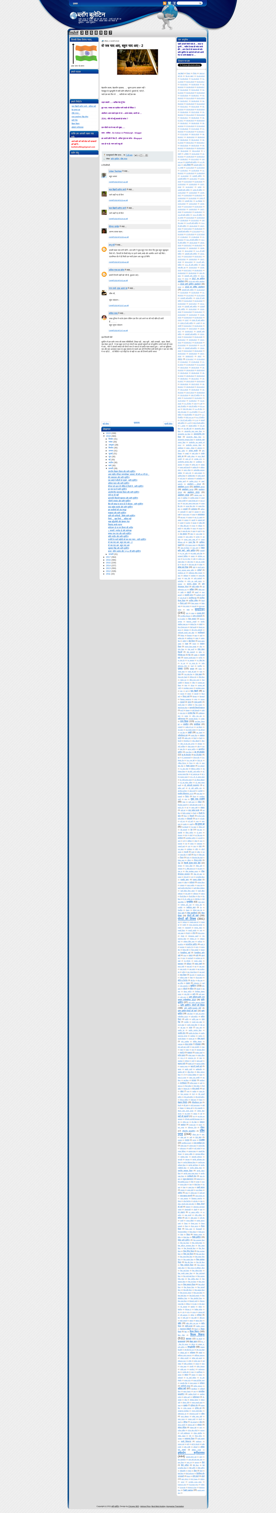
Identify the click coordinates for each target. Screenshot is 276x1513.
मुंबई (203, 1088)
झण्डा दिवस (189, 752)
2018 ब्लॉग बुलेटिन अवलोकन (197, 281)
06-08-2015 (190, 120)
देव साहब (193, 827)
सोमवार (199, 1425)
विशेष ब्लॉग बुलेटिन (184, 1240)
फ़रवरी (111, 468)
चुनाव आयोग (198, 702)
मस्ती (193, 1061)
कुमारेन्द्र (200, 609)
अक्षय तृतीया (181, 451)
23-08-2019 (188, 317)
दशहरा (203, 807)
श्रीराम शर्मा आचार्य (197, 1358)
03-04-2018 (190, 93)
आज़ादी (185, 509)
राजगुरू (194, 1140)
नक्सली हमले (181, 846)
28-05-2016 (201, 370)
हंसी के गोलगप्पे (195, 1444)
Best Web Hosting (158, 1506)
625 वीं (197, 414)
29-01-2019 (190, 381)
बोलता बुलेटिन (188, 991)
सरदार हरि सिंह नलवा (199, 1380)
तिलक (194, 796)
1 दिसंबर (186, 154)
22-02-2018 (188, 301)
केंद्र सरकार (192, 619)
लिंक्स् (179, 1201)
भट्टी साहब (181, 1025)
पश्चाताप (182, 885)
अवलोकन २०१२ (199, 487)
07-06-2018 (184, 129)
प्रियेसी (188, 933)
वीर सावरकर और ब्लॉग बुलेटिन (119, 477)
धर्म (184, 841)
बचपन (191, 955)
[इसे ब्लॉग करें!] (141, 155)
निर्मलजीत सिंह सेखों (197, 857)
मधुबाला (189, 1052)
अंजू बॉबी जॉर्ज (187, 428)
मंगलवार (198, 1044)
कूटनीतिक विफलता (185, 616)
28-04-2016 (190, 370)
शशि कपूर (202, 1318)
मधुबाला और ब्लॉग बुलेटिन (117, 513)
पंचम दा (180, 871)
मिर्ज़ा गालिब (197, 1086)
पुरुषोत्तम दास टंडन (186, 905)
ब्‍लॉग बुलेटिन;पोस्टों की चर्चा (187, 1011)
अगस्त (111, 451)
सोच (200, 1422)
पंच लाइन (200, 868)
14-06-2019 (193, 209)
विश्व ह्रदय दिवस (182, 1301)
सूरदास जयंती (191, 1419)
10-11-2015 (195, 159)
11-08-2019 (201, 173)
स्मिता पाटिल (198, 1436)
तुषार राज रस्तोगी (198, 799)
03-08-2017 (195, 95)
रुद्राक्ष (197, 1182)
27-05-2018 (195, 362)
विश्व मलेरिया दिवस (193, 1279)
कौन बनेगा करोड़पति (197, 630)
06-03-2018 (201, 115)
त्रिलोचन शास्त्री (182, 805)
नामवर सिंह (183, 855)
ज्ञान (203, 746)
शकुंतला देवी (201, 1312)
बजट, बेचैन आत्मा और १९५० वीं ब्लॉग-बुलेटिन (124, 551)
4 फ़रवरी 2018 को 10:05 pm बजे (119, 237)
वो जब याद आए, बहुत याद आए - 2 (120, 542)
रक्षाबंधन (183, 1125)
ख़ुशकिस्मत (190, 638)
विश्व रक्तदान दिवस (189, 1284)
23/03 (180, 320)
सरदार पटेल (187, 1380)
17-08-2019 (195, 237)
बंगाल (184, 955)
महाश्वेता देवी (181, 1072)
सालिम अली (187, 1397)
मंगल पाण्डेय (188, 1044)
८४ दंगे (189, 423)
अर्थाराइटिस (199, 478)
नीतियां (189, 860)
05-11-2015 (190, 115)
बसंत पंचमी (198, 964)
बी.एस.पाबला (199, 977)
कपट (179, 575)
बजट (184, 958)
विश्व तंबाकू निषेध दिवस (186, 1256)
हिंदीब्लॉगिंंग (183, 1471)
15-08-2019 (184, 220)
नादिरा (198, 852)
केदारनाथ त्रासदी (191, 621)
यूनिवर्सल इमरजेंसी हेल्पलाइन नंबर (193, 1119)
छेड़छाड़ (188, 710)
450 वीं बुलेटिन (193, 406)
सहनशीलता (194, 1389)
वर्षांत (186, 1218)
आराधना (186, 520)
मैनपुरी (179, 1105)
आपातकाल (201, 514)
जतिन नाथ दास (197, 716)
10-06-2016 (190, 156)
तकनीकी (200, 791)
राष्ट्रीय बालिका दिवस (196, 1168)
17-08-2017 (184, 237)
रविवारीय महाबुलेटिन (188, 1131)
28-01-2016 (184, 367)
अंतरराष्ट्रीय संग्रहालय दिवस (185, 439)
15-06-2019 (201, 217)
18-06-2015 (198, 245)
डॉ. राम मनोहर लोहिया (186, 782)
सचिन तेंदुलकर (201, 1366)
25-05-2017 (182, 340)
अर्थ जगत (182, 478)
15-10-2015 (195, 220)
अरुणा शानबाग (198, 473)
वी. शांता (194, 1304)
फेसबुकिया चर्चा (185, 953)
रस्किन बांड (195, 1134)
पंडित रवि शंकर (198, 874)
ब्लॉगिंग (186, 1019)
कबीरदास (185, 575)
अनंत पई (188, 459)
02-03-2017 (184, 84)
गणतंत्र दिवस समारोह (190, 646)
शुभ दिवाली (199, 1339)
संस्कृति (191, 1366)
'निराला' (188, 73)
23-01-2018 (193, 309)
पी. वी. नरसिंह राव (187, 899)
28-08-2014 (190, 376)
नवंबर (111, 442)
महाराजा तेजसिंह (200, 1063)
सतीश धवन (183, 1369)
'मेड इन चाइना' (189, 76)
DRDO (202, 1479)
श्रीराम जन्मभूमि (184, 1358)
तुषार (185, 799)
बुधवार (188, 983)
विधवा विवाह (193, 1232)
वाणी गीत (74, 120)
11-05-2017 (184, 170)
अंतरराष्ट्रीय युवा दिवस (184, 434)
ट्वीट (197, 763)
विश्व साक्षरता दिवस (200, 1290)
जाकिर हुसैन (187, 738)
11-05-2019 (195, 170)
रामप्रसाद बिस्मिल (200, 1154)
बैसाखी (198, 989)
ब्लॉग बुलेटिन (91, 14)
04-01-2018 (201, 98)
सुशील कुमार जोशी (197, 1416)
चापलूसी (196, 694)
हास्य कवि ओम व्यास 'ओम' (195, 1459)
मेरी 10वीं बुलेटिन (188, 1097)
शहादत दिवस (199, 1320)
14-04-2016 (198, 206)
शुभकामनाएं (181, 1341)
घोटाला (192, 685)
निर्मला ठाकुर (181, 860)
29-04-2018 (184, 384)
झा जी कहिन (198, 755)
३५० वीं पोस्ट (187, 403)
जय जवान (180, 730)
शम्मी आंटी (185, 1318)
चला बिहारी (194, 691)
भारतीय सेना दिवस (193, 1033)
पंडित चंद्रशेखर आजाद (191, 871)
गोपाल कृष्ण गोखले (182, 677)
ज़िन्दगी (179, 741)
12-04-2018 (198, 181)
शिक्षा (185, 1331)
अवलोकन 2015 (193, 492)
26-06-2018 (193, 353)
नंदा (186, 843)
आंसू (179, 498)
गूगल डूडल (198, 674)
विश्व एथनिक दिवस (197, 1243)
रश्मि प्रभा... (76, 113)
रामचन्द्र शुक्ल (192, 1151)
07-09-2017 (201, 131)
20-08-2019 (182, 273)
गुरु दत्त (183, 663)
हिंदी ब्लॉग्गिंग (201, 1468)
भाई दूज (202, 1025)
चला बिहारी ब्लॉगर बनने (117, 189)
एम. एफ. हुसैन (184, 553)
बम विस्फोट (187, 961)
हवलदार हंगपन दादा (191, 1457)
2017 (108, 557)
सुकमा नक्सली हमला (197, 1402)
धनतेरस (180, 838)
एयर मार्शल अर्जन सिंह (196, 553)
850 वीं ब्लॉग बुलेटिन (199, 423)
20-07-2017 (188, 270)
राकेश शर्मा (183, 1137)
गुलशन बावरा (181, 671)
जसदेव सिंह (194, 735)
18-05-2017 (188, 245)
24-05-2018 (198, 326)
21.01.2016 (201, 295)
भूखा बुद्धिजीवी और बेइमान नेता (119, 521)
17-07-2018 (201, 234)
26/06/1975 (189, 356)
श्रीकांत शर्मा (183, 1352)
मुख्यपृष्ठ (137, 422)
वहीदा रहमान (194, 1218)
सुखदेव (185, 1405)
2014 (108, 565)
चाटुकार (182, 694)
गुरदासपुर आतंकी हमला (190, 657)
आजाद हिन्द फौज (190, 506)
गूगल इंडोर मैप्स (188, 674)
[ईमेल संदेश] (135, 155)
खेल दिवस (192, 641)
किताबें (203, 600)
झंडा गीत (182, 749)
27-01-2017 (190, 359)
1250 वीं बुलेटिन (197, 190)
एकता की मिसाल (185, 548)
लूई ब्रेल (195, 1201)
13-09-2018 (182, 198)
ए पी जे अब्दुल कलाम (190, 545)
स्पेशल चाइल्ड (181, 1436)
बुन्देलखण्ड (196, 983)
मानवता (194, 1080)
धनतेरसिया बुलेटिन (190, 838)
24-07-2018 (193, 328)
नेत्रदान (180, 866)
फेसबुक (203, 950)
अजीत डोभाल (191, 456)
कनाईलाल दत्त (181, 573)
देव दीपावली (185, 827)
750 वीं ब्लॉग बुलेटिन (186, 420)
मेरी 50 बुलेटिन (184, 1100)
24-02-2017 (188, 326)
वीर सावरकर (183, 1306)
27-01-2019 (201, 359)
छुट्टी (181, 710)
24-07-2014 (182, 328)
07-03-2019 (201, 126)
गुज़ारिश (195, 655)
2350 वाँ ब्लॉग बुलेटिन (186, 323)
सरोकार (202, 1383)
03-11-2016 (190, 98)
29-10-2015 (201, 387)
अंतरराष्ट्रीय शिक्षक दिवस (193, 437)
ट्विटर (191, 763)
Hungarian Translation (175, 1506)
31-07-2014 (182, 401)
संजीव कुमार (197, 1361)
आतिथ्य (203, 509)
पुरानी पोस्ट (168, 424)
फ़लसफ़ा (182, 947)
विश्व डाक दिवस (200, 1254)
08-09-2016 (184, 140)
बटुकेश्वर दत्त (199, 958)
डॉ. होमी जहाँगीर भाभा (195, 788)
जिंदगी (195, 738)
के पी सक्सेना (181, 619)
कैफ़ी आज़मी (193, 627)
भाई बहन (182, 1027)
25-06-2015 (193, 340)
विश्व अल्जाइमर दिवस (199, 1240)
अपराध (187, 464)
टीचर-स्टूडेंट (196, 757)
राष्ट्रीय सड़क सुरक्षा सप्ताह (191, 1173)
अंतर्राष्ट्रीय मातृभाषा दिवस (193, 445)
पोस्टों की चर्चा (193, 915)
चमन (181, 691)
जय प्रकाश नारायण (191, 730)
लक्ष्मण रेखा (191, 1187)
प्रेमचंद (182, 936)
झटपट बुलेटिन (192, 749)
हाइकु (201, 1457)
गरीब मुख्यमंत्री (191, 652)
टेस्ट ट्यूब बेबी (190, 760)
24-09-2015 (189, 331)
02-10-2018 (184, 90)
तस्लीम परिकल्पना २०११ (185, 793)
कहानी (189, 592)
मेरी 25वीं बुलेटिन (200, 1097)
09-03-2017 (201, 142)
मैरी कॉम (186, 1105)
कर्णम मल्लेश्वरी (198, 578)
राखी (191, 1137)
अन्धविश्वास (199, 462)
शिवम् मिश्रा (75, 124)
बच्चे (197, 955)
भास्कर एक (191, 1038)
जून (110, 456)
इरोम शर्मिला (187, 528)
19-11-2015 (189, 262)
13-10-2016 (192, 198)
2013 (108, 568)
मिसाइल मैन (187, 1088)
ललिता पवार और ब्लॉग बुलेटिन (118, 483)
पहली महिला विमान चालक (187, 891)
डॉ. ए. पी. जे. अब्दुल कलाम (197, 777)
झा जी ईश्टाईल (186, 755)
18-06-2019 (182, 248)
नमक (194, 846)
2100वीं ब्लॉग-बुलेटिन (186, 298)
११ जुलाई (180, 167)
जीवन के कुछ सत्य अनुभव (187, 744)
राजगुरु (187, 1140)
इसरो (199, 531)
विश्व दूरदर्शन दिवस (188, 1259)
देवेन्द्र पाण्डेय (114, 226)
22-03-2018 (198, 301)
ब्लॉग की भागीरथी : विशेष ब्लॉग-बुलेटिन (121, 515)
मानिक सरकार (193, 1083)
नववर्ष (192, 852)
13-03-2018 (193, 192)
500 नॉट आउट (187, 409)
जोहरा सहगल (191, 746)
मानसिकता (183, 1083)
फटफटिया (180, 944)
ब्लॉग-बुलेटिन (194, 1016)
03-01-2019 (195, 90)
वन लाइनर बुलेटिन (194, 1212)
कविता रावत (113, 313)
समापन (200, 1375)
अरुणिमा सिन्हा (181, 476)
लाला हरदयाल (184, 1198)
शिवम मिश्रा (194, 1331)
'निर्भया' (195, 73)
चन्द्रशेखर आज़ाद (200, 688)
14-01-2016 (182, 204)
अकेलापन (199, 448)
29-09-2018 (190, 387)
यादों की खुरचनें (183, 1116)
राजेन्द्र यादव (192, 1146)
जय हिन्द (182, 732)
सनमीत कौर (186, 1372)
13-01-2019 (182, 192)
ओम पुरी (184, 564)
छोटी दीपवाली (195, 710)
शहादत (191, 1320)
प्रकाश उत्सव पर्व (194, 922)
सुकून (179, 1405)
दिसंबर (111, 439)
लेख (201, 1201)
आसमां (181, 523)
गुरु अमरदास (190, 660)
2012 (108, 571)
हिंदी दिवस (196, 1465)
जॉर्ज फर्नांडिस (181, 746)
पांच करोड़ (187, 893)
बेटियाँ (185, 989)
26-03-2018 (188, 351)
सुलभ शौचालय (185, 1416)
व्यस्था (194, 1312)
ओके (194, 559)
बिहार (191, 977)
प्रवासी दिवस (181, 930)
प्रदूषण (179, 928)
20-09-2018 (192, 273)
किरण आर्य (183, 603)
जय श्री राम (201, 730)
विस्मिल (188, 1304)
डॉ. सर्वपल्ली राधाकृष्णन (191, 785)
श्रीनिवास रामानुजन (199, 1355)
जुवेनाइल (200, 744)
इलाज (194, 528)
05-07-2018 (195, 112)
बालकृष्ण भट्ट (201, 975)
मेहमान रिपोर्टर (182, 1102)
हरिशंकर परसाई (196, 1450)
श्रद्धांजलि (191, 1347)
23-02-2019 (188, 312)
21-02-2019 (201, 290)
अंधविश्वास (180, 448)
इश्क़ (179, 531)
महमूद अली (199, 1061)
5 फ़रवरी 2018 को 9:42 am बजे (118, 280)
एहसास (193, 556)
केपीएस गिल (193, 624)
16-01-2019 (193, 226)
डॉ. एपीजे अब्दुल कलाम (186, 780)
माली (201, 1083)
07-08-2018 (190, 131)
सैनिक (185, 1422)
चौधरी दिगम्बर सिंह (182, 708)
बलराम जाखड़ (198, 961)
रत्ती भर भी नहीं (113, 495)
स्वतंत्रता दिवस (189, 1438)
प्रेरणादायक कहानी (193, 936)
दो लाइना (199, 832)
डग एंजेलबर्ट (201, 766)
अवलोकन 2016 (183, 495)
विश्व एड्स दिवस (184, 1243)
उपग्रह (198, 537)
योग (179, 1122)
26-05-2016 (182, 353)
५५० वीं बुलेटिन (193, 412)
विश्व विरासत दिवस (189, 1287)
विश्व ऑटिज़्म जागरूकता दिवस (186, 1245)
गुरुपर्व (192, 666)
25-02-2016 (188, 337)
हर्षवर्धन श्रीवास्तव (77, 127)
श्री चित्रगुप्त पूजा (189, 1350)
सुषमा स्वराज (181, 1419)
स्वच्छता (180, 1438)
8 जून (196, 420)
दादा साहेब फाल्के (193, 810)
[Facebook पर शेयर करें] (146, 155)
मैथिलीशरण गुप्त (197, 1102)
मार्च (110, 465)
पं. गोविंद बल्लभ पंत (190, 868)
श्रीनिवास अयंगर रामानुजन (185, 1355)
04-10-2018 (201, 104)
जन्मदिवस (197, 724)
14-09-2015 (188, 212)
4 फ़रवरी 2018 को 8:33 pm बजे (118, 200)
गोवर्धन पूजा (183, 680)
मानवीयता (202, 1080)
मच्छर (181, 1050)
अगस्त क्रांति (193, 451)
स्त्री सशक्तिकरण (185, 1433)
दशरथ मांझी (194, 807)
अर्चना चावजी (201, 476)
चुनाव (189, 702)
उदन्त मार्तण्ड (189, 537)
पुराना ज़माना (201, 902)
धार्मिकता (189, 841)
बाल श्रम (192, 975)
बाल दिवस (183, 975)
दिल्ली (194, 813)
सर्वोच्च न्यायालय (197, 1386)
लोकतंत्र (188, 1207)
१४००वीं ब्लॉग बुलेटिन (184, 215)
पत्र (192, 877)
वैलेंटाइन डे (188, 1309)
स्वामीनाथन (199, 1441)
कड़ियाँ (199, 570)
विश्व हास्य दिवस (198, 1293)
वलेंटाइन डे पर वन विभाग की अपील (120, 527)
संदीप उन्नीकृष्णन (188, 1364)
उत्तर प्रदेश (199, 534)
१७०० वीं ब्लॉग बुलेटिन (192, 240)
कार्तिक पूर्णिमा (193, 600)
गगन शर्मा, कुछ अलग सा (118, 288)
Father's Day (182, 1484)
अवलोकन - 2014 (194, 484)
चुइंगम (195, 699)
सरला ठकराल (193, 1383)
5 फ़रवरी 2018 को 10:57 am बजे (119, 305)
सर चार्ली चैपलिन (191, 1377)
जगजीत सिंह (191, 713)
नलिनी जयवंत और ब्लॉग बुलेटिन (119, 501)
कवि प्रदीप (195, 586)
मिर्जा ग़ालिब (188, 1086)
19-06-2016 (193, 259)
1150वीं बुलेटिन (182, 178)
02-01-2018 (190, 81)
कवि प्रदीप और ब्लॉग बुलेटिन (118, 536)
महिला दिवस (190, 1072)
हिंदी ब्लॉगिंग (192, 1468)
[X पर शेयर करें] (143, 155)
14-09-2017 (198, 212)
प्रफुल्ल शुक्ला (198, 928)
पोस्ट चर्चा (181, 913)
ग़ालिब (200, 652)
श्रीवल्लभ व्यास (182, 1361)
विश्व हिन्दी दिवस (182, 1295)
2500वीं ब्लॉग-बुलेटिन (191, 348)
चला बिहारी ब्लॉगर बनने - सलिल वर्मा (84, 106)
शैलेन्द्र (193, 1344)
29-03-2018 (201, 381)
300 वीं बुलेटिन (195, 395)
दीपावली (189, 818)
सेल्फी (179, 1422)
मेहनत (200, 1100)
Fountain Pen (193, 1484)
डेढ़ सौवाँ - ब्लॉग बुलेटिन (194, 771)
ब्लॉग (193, 994)
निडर (195, 855)
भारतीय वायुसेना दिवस (195, 1030)
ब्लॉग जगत (183, 997)
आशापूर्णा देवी (201, 520)
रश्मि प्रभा (123, 159)
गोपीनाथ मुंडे (193, 677)
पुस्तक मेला (198, 905)
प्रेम (193, 933)
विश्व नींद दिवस (200, 1262)
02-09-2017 (201, 87)
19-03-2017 (198, 256)
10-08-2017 (184, 159)
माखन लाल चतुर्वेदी (194, 1077)
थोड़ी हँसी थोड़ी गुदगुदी (195, 805)
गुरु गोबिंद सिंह (201, 660)
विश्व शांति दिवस (187, 1290)
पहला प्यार (199, 885)
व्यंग (183, 1312)
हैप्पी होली (196, 1476)
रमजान (200, 1125)
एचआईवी (202, 550)
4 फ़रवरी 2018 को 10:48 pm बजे (119, 262)
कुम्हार (192, 613)
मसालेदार (180, 1061)
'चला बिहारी (181, 73)
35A (195, 403)
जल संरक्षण (199, 732)
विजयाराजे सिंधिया (182, 1232)
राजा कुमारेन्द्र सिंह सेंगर (80, 117)
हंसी (188, 1444)
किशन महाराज (195, 603)
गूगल (179, 674)
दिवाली (192, 816)
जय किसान (199, 727)
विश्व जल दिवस (188, 1254)
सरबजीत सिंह (183, 1383)
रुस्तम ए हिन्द (183, 1184)
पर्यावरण (191, 882)
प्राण (201, 930)
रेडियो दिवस (197, 1184)
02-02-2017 (201, 81)
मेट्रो (193, 1094)
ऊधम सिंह (191, 542)
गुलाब (200, 671)
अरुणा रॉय (188, 473)
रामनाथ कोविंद (188, 1154)
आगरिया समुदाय (194, 498)
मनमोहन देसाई (198, 1052)
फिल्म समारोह (194, 950)
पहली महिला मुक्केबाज (199, 888)
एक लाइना (201, 545)
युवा (194, 1116)
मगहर (203, 1047)
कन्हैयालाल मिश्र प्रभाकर (195, 573)
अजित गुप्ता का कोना (116, 270)
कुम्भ (187, 613)
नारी (189, 855)
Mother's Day (192, 1487)
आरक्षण (179, 520)
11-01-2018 (190, 167)
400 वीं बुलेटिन (182, 406)
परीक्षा (185, 882)
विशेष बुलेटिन (196, 1237)
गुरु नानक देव (193, 663)
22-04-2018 (182, 304)
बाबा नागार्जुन (183, 969)
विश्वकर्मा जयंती (193, 1301)
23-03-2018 (182, 315)
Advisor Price (145, 1506)
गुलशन (200, 669)
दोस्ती (191, 835)
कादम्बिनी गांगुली (200, 595)
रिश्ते (192, 1182)
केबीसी (200, 624)
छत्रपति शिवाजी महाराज (197, 708)
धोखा (195, 841)
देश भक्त (199, 830)
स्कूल (200, 1427)
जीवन (203, 741)
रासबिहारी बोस (191, 1176)
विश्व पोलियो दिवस (197, 1270)
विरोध (181, 1234)
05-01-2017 (184, 106)
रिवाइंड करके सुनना (115, 524)
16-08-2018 (198, 229)
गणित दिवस (181, 649)
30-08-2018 (201, 392)
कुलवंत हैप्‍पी (201, 613)
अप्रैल (111, 462)
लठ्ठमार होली (190, 1190)
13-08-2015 (198, 195)
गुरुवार (180, 668)
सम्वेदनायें (180, 1377)
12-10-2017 (189, 187)
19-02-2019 (188, 256)
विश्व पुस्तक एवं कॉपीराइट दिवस (196, 1268)
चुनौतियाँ (190, 705)
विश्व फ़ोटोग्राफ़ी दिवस (189, 1276)
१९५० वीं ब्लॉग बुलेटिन (191, 265)
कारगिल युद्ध (193, 598)
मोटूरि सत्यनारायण (195, 1105)
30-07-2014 (190, 392)
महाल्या (179, 1069)
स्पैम (190, 1436)
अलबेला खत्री (182, 481)
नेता (179, 863)
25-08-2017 (188, 342)
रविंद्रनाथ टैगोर (192, 1127)
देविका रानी (202, 827)
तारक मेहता (199, 793)
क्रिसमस (189, 635)
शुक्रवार (188, 1339)
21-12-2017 (190, 295)
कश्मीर (182, 592)
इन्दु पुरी (112, 245)
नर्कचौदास (189, 849)
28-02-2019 (195, 367)
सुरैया (203, 1414)
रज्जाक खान (192, 1125)
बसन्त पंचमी (181, 966)
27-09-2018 (190, 364)
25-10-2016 (182, 345)
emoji (182, 1482)
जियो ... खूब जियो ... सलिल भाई (119, 519)
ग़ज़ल (186, 644)
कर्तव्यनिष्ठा (180, 581)
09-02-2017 (190, 142)
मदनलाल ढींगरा (201, 1050)
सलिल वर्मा (182, 1388)
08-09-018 (201, 137)
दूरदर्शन (185, 824)
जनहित (203, 719)
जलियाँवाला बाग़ (183, 735)
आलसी (193, 520)
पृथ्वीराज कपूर (191, 907)
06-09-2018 (195, 123)
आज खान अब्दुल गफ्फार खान (191, 503)
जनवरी (111, 554)
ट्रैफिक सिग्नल (182, 763)
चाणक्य (189, 694)
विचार (186, 1226)
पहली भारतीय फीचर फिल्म (184, 888)
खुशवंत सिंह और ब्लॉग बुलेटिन (118, 548)
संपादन (197, 1364)
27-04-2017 (184, 362)
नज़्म (189, 846)
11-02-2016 (201, 167)
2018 (108, 436)
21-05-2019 (195, 292)
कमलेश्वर (193, 575)
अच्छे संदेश (195, 453)
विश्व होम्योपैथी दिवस (196, 1298)
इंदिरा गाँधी (202, 523)
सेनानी (200, 1419)
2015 (108, 562)
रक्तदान (202, 1122)
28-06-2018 (195, 373)
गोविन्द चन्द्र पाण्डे (194, 680)
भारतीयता (192, 1036)
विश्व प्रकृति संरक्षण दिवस (185, 1273)
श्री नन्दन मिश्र (201, 1350)
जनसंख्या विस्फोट (193, 719)
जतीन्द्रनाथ (181, 719)
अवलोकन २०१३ (187, 489)
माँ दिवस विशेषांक (191, 1075)
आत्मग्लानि (183, 512)
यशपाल (195, 1113)
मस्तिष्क (187, 1061)
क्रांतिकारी (201, 632)
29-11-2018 (184, 389)
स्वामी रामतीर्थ (201, 1438)
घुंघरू (185, 685)
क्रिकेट (182, 635)
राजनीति (202, 1140)
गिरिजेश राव (181, 655)
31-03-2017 (198, 398)
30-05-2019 (195, 389)
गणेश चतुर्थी (191, 649)
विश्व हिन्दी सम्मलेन (194, 1295)
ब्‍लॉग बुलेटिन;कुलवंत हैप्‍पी (192, 1008)
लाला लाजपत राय (200, 1196)
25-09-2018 (198, 342)
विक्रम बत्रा (194, 1223)
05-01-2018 (195, 106)
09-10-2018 (184, 151)
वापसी (181, 1220)
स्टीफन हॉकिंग (181, 1430)
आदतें (190, 512)
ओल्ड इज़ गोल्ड (183, 567)
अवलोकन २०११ (183, 487)
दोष (186, 835)
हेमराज (188, 1476)
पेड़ (201, 907)
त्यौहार (200, 802)
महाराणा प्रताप (184, 1066)
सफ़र (192, 1372)
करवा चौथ (187, 578)
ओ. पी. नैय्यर (186, 559)
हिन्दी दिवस (180, 1473)
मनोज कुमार (181, 1055)
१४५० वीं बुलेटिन (197, 215)
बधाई (179, 961)
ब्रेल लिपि (186, 994)
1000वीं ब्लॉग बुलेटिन (191, 162)
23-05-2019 (193, 315)
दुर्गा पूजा (182, 821)
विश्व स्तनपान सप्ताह (185, 1293)
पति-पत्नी (186, 877)
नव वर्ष (186, 852)
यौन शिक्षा (194, 1122)
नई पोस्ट (106, 424)
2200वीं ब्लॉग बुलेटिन (191, 306)
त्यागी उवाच (191, 802)
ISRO (203, 1484)
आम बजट (182, 517)
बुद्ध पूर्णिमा (180, 983)
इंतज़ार (194, 523)
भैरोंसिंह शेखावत (197, 1041)
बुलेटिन (193, 985)
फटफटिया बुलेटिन (191, 944)
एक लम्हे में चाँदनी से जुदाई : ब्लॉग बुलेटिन (122, 480)
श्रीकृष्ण (192, 1352)
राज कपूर (198, 1137)
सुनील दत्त (198, 1408)
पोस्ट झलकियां (192, 913)
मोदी (204, 1105)
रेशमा (184, 1187)
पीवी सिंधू (197, 899)
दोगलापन (180, 835)
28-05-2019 (184, 373)
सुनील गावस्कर (187, 1408)
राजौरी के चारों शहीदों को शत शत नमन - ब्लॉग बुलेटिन (127, 539)
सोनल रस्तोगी (181, 1425)
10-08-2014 (201, 156)
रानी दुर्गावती (197, 1148)
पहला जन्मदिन (190, 885)
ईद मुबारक (183, 534)
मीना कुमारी (195, 1088)
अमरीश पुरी (195, 467)
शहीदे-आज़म (188, 1326)
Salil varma (188, 1490)
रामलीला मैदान (184, 1157)
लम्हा (186, 1193)
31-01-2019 (188, 398)
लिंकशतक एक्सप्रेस (196, 1198)
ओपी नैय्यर (190, 562)
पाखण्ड (203, 893)
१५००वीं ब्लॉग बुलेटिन (192, 223)
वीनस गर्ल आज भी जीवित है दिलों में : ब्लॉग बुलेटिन (125, 486)
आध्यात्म (196, 512)
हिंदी (203, 1462)
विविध (179, 1237)
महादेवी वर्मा (191, 1063)
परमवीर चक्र (184, 880)
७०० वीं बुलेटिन (200, 417)
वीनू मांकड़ (202, 1304)
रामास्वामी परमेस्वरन (197, 1157)
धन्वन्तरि (200, 838)
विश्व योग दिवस (192, 1281)
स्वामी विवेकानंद (186, 1441)
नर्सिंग (196, 849)
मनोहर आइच (191, 1055)
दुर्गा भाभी (190, 821)
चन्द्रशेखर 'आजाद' (188, 688)
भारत (190, 1027)
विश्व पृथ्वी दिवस (184, 1270)
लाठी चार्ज (202, 1193)
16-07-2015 (188, 229)
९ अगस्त (182, 426)
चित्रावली (202, 696)
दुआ (196, 818)
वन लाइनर (181, 1212)
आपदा (193, 514)
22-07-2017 (193, 304)
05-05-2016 (201, 109)
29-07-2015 (195, 384)
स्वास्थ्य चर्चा (181, 1444)
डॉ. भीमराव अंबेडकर (199, 780)
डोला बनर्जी (192, 791)
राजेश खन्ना (183, 1148)
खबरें (201, 635)
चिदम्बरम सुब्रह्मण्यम (185, 699)
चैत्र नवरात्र (198, 705)
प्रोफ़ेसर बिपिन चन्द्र (188, 941)
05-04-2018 (190, 109)
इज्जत (193, 526)
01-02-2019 (201, 76)
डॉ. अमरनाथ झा (195, 774)
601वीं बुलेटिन (188, 414)
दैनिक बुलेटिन (189, 832)
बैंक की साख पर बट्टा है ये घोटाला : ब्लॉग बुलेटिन (125, 504)
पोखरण (187, 910)
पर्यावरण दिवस (201, 882)
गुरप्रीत (200, 657)
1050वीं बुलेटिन (198, 165)
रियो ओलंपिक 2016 (183, 1182)
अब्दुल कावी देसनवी (185, 467)
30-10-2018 (184, 395)
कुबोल (188, 609)
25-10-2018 (193, 345)
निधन (181, 857)
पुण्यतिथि (190, 901)
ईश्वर (191, 534)
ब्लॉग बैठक (190, 1013)
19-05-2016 (182, 259)
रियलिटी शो (199, 1179)
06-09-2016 (201, 120)
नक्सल (192, 843)
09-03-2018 (184, 145)
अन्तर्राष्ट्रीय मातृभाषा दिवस (185, 462)
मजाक (187, 1050)
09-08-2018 (201, 148)
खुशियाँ (184, 641)
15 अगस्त (180, 217)
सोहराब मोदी (193, 1427)
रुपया (203, 1182)
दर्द (187, 807)
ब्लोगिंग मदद (195, 1019)
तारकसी (180, 796)
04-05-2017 (184, 101)
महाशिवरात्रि (199, 1069)
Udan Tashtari (115, 171)
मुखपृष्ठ (75, 3)
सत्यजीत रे (192, 1369)
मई (110, 459)
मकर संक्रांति (195, 1047)
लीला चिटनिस (187, 1201)
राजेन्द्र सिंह (202, 1146)
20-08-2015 (198, 270)
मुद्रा (188, 1091)
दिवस (185, 816)
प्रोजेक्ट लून (193, 939)
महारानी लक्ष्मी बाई (196, 1066)
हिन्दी (201, 1471)
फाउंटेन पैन (190, 947)
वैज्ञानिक (180, 1309)
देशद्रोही (180, 832)
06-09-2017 (184, 123)
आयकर (190, 517)
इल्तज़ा (200, 528)
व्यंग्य (188, 1312)
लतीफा (180, 1193)
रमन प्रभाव (181, 1127)
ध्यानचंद (180, 843)
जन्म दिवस (184, 721)
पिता (199, 896)
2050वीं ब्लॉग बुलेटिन (188, 290)
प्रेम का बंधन (201, 933)
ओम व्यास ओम (193, 564)
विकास (186, 1223)
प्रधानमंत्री (188, 928)
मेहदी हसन (194, 1100)
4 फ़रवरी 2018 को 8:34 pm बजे (118, 219)
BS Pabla (194, 1479)
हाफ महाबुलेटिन (182, 1459)
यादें (201, 1113)
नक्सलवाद (199, 843)
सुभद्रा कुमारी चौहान (197, 1411)
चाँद (204, 691)
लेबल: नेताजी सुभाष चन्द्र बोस (186, 1204)
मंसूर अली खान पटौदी (183, 1047)
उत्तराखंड (180, 537)
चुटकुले (182, 702)
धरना (179, 841)
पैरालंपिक (180, 910)
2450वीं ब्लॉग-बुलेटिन (191, 334)
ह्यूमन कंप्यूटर (185, 1479)
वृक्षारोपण (193, 1306)
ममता (200, 1058)
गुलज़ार (192, 669)
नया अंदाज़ (181, 849)
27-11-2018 (201, 364)
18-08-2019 (193, 248)
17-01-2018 (196, 231)
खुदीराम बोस (181, 638)
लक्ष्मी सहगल (201, 1187)
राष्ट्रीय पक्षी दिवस (193, 1165)
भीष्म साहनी (201, 1038)
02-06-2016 (195, 84)
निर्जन (187, 857)
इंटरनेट (188, 523)
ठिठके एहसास (190, 766)
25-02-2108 (198, 337)
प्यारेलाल (185, 922)
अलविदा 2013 (193, 481)
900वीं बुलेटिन (193, 426)
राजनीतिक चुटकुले (186, 1143)
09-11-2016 (196, 151)
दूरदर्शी (191, 824)
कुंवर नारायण (186, 606)
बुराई (203, 983)
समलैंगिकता (199, 1372)
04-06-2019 (195, 101)
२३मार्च (198, 323)
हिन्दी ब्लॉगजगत (190, 1473)
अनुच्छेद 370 (198, 459)
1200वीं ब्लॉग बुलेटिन (184, 190)
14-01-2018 (193, 204)
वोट (179, 1312)
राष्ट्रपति (180, 1159)
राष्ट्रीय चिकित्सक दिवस (189, 1162)
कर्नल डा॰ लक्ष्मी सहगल (194, 581)
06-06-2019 (195, 118)
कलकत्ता (180, 584)
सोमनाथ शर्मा (191, 1425)
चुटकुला (203, 699)
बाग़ (195, 966)
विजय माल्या (188, 1229)
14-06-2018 (182, 209)
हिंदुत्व (189, 1471)
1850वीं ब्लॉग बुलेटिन (191, 254)
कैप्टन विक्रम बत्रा (182, 627)
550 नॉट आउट (182, 412)
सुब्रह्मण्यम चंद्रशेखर (183, 1411)
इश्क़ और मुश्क (186, 531)
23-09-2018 (198, 317)
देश (191, 830)
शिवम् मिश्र (181, 1335)
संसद (203, 1364)
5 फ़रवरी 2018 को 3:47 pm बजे (118, 330)
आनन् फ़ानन (186, 514)
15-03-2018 (190, 217)
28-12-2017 (195, 378)
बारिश (183, 972)
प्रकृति (184, 925)
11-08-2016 (190, 173)
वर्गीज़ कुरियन (198, 1215)
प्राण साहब (180, 933)
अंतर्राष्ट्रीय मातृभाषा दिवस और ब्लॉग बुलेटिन (123, 492)
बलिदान (189, 964)
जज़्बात (186, 716)
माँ (184, 1075)
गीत (189, 655)
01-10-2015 (195, 79)
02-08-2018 (190, 87)
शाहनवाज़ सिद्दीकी (185, 1329)
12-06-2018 (193, 184)
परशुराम (180, 882)
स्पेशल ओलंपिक (197, 1433)
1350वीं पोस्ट (188, 201)
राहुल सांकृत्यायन (188, 1179)
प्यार (179, 922)
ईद (204, 531)
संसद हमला (183, 1366)
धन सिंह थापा (198, 835)
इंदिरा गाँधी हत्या (184, 526)
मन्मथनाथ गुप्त (192, 1058)
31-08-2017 (193, 401)
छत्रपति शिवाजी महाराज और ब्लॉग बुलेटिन (123, 498)
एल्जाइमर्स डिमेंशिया (183, 556)
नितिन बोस (202, 855)
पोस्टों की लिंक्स (187, 918)
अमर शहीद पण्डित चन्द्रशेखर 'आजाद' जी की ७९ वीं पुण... (128, 474)
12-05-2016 (182, 184)
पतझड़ (179, 877)
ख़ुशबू (196, 638)
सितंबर (111, 448)
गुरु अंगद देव (181, 660)
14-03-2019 (188, 206)
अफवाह (203, 464)
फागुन (197, 947)
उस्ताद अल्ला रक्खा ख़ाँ (190, 539)
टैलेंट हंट (199, 760)
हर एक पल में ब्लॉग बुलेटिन (117, 489)
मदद (193, 1050)
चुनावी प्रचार (181, 705)
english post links (195, 1482)
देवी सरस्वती (183, 830)
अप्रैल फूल (195, 464)
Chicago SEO (133, 1506)
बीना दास (200, 980)
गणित (200, 646)
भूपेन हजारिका (185, 1041)
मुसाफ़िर (194, 1091)
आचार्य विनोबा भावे (193, 501)
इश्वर (194, 531)
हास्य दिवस (181, 1462)
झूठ (179, 757)
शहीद (179, 1323)
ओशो (194, 567)
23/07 (187, 320)
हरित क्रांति (187, 1447)
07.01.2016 (184, 134)
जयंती (190, 732)
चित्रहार (195, 696)
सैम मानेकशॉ (193, 1422)
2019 (108, 433)
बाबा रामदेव (192, 969)
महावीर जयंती (188, 1069)
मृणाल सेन (202, 1091)
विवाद (188, 1234)
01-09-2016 (184, 79)
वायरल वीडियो (190, 1220)
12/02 (200, 187)
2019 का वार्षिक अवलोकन (195, 287)
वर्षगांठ (180, 1218)
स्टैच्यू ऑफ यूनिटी (192, 1430)
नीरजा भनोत (198, 860)
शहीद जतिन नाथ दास (192, 1323)
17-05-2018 (190, 234)
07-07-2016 (195, 129)
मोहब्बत (182, 1108)
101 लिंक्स (187, 165)
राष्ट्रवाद (187, 1159)
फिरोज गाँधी (186, 950)
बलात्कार (180, 964)
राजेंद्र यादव (183, 1146)
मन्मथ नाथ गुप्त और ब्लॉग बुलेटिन (119, 533)
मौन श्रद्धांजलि (198, 1108)
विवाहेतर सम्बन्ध (198, 1234)
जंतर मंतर (182, 713)
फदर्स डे (202, 944)
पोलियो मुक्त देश (197, 910)
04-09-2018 (190, 104)
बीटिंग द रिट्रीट (183, 980)
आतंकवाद (194, 509)
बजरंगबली (190, 958)
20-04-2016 (193, 267)
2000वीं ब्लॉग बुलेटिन (190, 276)
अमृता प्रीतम (187, 470)
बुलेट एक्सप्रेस (184, 986)
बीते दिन (193, 980)
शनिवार (199, 1315)
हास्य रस (189, 1462)
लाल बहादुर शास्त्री (186, 1196)
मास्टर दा (180, 1086)
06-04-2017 (184, 118)
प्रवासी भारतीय (192, 930)
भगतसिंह (186, 1022)
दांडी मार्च (183, 810)
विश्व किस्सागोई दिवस (189, 1248)
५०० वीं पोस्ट (198, 409)
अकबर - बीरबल (190, 448)
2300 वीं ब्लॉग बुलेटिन (198, 320)
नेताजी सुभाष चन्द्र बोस (192, 863)
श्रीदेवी (200, 1352)
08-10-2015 (195, 140)
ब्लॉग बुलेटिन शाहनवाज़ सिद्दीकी (196, 1002)
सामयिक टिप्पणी (192, 1394)
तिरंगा (187, 796)
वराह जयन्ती (188, 1215)
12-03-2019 (188, 181)
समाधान (193, 1375)
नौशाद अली (199, 866)
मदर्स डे (182, 1052)
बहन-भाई (189, 966)
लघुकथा (182, 1190)
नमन (200, 846)
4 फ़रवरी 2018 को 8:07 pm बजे (118, 182)
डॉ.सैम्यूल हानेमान (182, 791)
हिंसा (195, 1471)
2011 (108, 574)
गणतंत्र (194, 644)
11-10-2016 (184, 176)
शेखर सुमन (193, 1341)
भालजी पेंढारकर (182, 1038)
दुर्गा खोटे (202, 818)
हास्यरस (197, 1462)
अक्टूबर (111, 445)
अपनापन (180, 464)
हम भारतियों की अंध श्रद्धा (117, 510)
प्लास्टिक (200, 941)
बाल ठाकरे (202, 972)
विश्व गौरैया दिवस (188, 1251)
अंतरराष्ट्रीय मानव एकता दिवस (193, 431)
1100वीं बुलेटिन (197, 176)
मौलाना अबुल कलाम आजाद (185, 1111)
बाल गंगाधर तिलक (192, 972)
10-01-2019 (195, 154)
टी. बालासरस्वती (186, 757)
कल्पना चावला (192, 584)
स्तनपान (202, 1430)
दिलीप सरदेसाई (186, 813)
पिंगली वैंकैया (192, 896)
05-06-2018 (184, 112)
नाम (204, 852)
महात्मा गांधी (181, 1063)
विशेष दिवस (186, 1237)
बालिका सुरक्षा (183, 977)
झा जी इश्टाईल (199, 752)
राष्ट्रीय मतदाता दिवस (185, 1171)
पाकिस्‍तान (195, 893)
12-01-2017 (193, 178)
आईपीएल (185, 498)
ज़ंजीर (203, 710)
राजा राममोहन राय (199, 1143)
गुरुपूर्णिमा (199, 666)
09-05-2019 (195, 145)
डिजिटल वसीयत (195, 769)
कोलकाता (186, 630)
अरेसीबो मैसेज (191, 476)
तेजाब (183, 802)
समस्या (179, 1375)
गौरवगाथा (187, 682)
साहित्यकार (196, 1397)
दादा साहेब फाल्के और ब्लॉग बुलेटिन (120, 507)
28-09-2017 (184, 378)
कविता (192, 589)
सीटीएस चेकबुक (194, 1400)
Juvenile (182, 1487)
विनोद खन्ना (202, 1232)
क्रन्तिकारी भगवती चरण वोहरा (186, 632)
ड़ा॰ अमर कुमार (184, 769)
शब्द (179, 1318)
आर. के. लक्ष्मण (198, 517)
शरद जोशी (194, 1318)
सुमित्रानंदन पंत (182, 1414)
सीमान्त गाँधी (186, 1402)
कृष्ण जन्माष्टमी (197, 616)
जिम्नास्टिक (187, 741)
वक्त (201, 1209)
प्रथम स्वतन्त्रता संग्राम (195, 925)
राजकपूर (180, 1140)
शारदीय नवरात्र (200, 1326)
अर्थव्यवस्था (191, 478)
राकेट (203, 1134)
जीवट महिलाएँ (195, 741)
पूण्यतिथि (180, 907)
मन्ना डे (182, 1058)
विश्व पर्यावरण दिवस (186, 1265)
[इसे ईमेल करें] (138, 155)
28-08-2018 (201, 376)
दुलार (197, 821)
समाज (186, 1375)
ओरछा (200, 564)
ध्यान (201, 841)
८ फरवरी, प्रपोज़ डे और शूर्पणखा (120, 530)
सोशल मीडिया (182, 1427)
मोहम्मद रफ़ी (189, 1108)
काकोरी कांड (189, 595)
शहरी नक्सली (183, 1320)
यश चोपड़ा (187, 1113)
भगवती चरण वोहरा (197, 1022)
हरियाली (195, 1447)
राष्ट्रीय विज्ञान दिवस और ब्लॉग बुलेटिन (121, 471)
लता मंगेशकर (199, 1190)
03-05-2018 (201, 93)
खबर (195, 635)
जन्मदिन (185, 724)
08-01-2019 (195, 134)
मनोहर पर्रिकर (201, 1055)
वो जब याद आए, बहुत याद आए (119, 545)
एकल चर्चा (195, 548)
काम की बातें (183, 598)
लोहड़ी (195, 1209)
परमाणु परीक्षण (197, 880)
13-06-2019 (188, 195)
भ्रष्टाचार (180, 1044)
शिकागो (196, 1329)
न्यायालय (180, 868)
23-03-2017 (198, 312)
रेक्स (190, 1184)
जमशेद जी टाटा (189, 727)
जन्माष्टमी (180, 727)
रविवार (202, 1127)
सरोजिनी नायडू (185, 1386)
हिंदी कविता (185, 1465)
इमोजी (179, 528)
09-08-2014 (190, 148)
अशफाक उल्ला (198, 495)
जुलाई (111, 453)
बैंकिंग (191, 989)
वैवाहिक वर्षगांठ (198, 1309)
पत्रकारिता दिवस (200, 877)
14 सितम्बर (199, 201)
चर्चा (187, 691)
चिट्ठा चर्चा (186, 696)
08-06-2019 (190, 137)
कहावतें (197, 592)
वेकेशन (200, 1306)
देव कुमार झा (76, 110)
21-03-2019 (184, 292)
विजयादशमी (199, 1229)
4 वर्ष (201, 403)
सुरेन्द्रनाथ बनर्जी (193, 1414)
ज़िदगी (200, 738)
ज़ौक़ (198, 746)
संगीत (189, 1361)
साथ (194, 1391)
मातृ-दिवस (186, 1080)
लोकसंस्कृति (188, 1209)
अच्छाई (187, 453)
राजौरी (190, 1148)
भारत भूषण (199, 1027)
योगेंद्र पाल (186, 1122)
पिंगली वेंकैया (183, 896)
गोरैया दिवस (202, 677)
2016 (108, 560)
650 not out (190, 417)
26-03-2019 (198, 351)
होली (203, 1476)
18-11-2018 (188, 251)
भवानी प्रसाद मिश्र (192, 1025)
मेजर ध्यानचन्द (184, 1094)
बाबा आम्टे (202, 966)
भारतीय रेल (181, 1030)
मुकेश (182, 1091)
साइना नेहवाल (187, 1391)
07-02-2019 (190, 126)
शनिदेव (192, 1315)
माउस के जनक (182, 1077)
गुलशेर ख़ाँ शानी (192, 671)
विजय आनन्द (194, 1226)
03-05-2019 (184, 95)
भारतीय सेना (181, 1033)
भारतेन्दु (200, 1036)
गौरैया (193, 682)
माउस (200, 1075)
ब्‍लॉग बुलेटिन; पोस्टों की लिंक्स (192, 1005)
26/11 (180, 359)
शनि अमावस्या (184, 1315)
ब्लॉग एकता (202, 994)
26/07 (200, 356)
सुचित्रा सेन (194, 1405)
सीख (185, 1400)
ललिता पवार (194, 1193)
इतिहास (200, 526)
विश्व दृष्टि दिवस (189, 1262)
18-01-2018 (193, 242)
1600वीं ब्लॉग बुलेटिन (183, 231)
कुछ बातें (194, 606)
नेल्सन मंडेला (188, 866)
